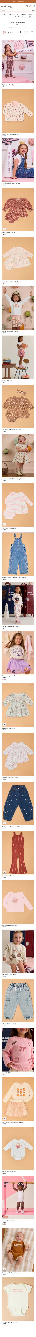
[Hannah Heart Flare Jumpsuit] (18, 853)
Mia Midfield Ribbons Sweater (10, 1073)
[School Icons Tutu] (18, 357)
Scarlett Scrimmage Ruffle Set (10, 626)
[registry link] (30, 6)
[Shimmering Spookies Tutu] (18, 652)
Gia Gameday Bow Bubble (9, 974)
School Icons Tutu (7, 380)
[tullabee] (8, 6)
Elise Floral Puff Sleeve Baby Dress (11, 429)
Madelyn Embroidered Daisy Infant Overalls (14, 577)
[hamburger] (2, 6)
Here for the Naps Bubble (9, 1171)
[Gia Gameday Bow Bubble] (18, 951)
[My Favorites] (32, 42)
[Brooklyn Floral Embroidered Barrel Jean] (18, 803)
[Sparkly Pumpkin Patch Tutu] (18, 308)
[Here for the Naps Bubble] (18, 1148)
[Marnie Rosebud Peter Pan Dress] (18, 258)
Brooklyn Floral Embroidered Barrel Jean (13, 827)
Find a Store (27, 32)
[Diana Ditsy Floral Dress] (18, 705)
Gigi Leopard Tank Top (8, 85)
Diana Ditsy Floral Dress (8, 728)
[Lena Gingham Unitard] (18, 1197)
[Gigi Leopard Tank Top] (18, 61)
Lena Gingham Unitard (8, 1221)
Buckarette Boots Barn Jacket (10, 134)
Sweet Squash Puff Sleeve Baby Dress (13, 479)
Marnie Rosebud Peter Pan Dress (11, 282)
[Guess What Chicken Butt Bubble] (18, 1250)
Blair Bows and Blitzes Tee (9, 925)
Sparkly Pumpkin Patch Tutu (10, 331)
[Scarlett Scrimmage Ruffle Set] (18, 603)
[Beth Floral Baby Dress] (18, 209)
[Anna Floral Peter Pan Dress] (18, 754)
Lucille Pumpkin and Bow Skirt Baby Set (13, 1122)
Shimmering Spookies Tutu (9, 676)
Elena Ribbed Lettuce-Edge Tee (11, 183)
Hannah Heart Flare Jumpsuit (10, 876)
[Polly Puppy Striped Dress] (18, 505)
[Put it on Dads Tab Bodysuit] (18, 1299)
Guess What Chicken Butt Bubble (11, 1273)
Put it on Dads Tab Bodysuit (10, 1322)
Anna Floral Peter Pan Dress (10, 777)
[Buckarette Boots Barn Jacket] (18, 111)
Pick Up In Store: (28, 31)
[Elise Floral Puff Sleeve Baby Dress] (18, 406)
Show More (18, 1328)
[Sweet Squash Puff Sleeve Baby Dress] (18, 455)
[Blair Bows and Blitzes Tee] (18, 902)
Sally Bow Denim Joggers (9, 1023)
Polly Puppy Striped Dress (9, 528)
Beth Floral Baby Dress (8, 232)
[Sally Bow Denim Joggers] (18, 1000)
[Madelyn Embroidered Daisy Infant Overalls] (18, 554)
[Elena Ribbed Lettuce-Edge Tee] (18, 160)
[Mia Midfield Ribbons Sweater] (18, 1050)
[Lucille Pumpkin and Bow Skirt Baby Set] (18, 1099)
